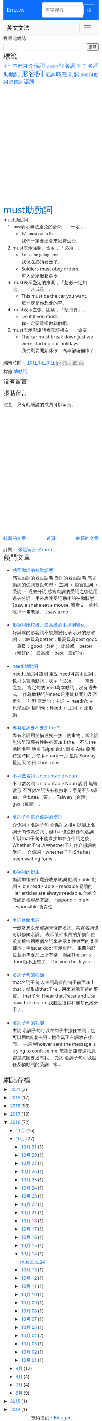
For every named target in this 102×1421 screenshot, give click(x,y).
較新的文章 (14, 538)
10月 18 (29, 1221)
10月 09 (29, 1302)
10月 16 (29, 1237)
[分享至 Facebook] (75, 363)
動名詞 (87, 74)
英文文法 (18, 27)
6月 (20, 1393)
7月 (20, 1385)
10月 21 (29, 1212)
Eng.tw (16, 10)
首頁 (51, 538)
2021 (16, 1089)
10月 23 (29, 1196)
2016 (16, 1122)
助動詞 (11, 74)
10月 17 (29, 1229)
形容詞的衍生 (26, 872)
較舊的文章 (87, 538)
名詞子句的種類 (28, 975)
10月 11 (29, 1286)
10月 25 (29, 1180)
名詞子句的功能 (28, 1023)
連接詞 (16, 82)
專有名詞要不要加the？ (36, 728)
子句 (7, 66)
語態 (29, 81)
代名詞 (67, 65)
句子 (81, 66)
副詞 (73, 74)
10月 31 (29, 1147)
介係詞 (36, 65)
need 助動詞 (25, 666)
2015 (16, 1401)
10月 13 (29, 1270)
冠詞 (50, 74)
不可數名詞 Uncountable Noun (44, 776)
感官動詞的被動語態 (32, 570)
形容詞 (32, 73)
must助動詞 (32, 1262)
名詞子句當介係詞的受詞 (37, 817)
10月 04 (29, 1335)
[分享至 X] (70, 363)
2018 (16, 1106)
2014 (16, 1409)
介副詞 (52, 66)
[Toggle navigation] (87, 27)
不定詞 (20, 66)
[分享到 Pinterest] (81, 363)
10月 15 (29, 1245)
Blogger (62, 1417)
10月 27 (29, 1163)
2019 (16, 1097)
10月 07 (29, 1319)
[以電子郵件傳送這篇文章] (59, 363)
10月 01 (29, 1360)
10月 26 (29, 1171)
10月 (21, 1138)
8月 (20, 1376)
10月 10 (29, 1294)
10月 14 (29, 1253)
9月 (20, 1368)
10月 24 (29, 1188)
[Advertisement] (51, 139)
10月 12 (29, 1278)
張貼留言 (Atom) (35, 549)
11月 (21, 1130)
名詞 (93, 65)
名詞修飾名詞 (26, 920)
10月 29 (29, 1155)
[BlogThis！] (64, 363)
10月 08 (29, 1311)
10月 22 (29, 1204)
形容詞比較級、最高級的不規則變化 (48, 625)
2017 (16, 1114)
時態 (61, 74)
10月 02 (29, 1352)
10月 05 (29, 1327)
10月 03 (29, 1344)
